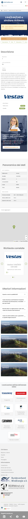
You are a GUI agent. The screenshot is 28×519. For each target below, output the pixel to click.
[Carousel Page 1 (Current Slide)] (12, 277)
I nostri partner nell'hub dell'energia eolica (14, 386)
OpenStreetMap (24, 241)
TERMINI (11, 504)
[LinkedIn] (4, 516)
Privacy (15, 504)
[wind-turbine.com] (1, 10)
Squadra (3, 455)
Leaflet (16, 241)
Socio (2, 457)
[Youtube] (24, 516)
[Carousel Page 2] (14, 277)
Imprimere (6, 504)
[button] (26, 6)
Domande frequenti (13, 505)
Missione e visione (5, 452)
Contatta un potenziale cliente (14, 39)
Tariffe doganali (21, 504)
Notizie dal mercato (6, 467)
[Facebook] (17, 516)
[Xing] (11, 516)
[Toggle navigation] (25, 2)
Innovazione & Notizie (6, 470)
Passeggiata (4, 459)
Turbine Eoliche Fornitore (7, 472)
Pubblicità (6, 505)
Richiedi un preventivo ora (11, 147)
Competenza (4, 465)
